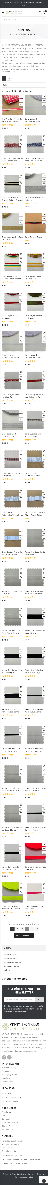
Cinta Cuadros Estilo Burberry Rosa (11, 474)
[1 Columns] (9, 78)
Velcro (7, 970)
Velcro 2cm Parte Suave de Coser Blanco (12, 828)
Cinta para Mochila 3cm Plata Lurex (35, 198)
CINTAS (7, 948)
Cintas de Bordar (11, 966)
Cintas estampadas (12, 962)
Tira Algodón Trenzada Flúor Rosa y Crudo (12, 120)
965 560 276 (16, 1155)
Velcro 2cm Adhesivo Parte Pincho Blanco (34, 750)
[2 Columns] (4, 78)
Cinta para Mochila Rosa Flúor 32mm (35, 868)
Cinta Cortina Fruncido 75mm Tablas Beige (35, 513)
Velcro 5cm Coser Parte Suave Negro (35, 632)
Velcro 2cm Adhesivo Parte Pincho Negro (11, 750)
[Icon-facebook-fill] (4, 1057)
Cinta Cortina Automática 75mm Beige (12, 513)
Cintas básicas (10, 954)
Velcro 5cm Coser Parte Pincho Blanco (35, 553)
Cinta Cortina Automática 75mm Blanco (33, 474)
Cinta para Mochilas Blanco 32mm (11, 435)
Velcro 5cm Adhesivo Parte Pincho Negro (11, 710)
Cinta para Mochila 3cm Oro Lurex (12, 238)
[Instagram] (9, 1057)
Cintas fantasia (10, 958)
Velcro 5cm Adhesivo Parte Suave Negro (34, 671)
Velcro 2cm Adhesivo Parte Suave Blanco (11, 789)
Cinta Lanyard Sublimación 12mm (33, 120)
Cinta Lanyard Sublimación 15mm (10, 356)
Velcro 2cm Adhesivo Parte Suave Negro (34, 710)
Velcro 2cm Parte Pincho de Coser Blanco (35, 789)
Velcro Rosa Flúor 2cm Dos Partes (34, 907)
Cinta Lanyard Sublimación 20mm (33, 356)
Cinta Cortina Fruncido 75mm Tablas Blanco (12, 553)
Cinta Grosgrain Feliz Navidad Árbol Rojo (34, 395)
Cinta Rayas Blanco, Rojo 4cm (10, 317)
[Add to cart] (21, 104)
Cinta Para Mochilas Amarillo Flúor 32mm (11, 907)
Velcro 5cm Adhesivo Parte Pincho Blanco (34, 592)
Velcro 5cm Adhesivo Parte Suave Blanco (11, 632)
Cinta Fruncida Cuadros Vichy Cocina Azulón (35, 159)
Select (24, 85)
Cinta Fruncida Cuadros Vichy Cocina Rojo (12, 159)
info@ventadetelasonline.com (15, 1163)
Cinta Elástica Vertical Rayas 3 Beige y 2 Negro (12, 198)
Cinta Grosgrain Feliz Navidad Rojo (11, 395)
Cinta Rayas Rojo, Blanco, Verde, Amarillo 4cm (12, 277)
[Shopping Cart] (44, 12)
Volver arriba (24, 935)
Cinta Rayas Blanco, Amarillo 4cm (33, 277)
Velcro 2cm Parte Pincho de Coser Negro (35, 828)
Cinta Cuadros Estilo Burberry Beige (33, 435)
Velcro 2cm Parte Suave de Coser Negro (12, 868)
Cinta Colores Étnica (33, 237)
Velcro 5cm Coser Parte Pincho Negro (12, 671)
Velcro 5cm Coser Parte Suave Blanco (12, 592)
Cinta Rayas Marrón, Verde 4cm (34, 317)
